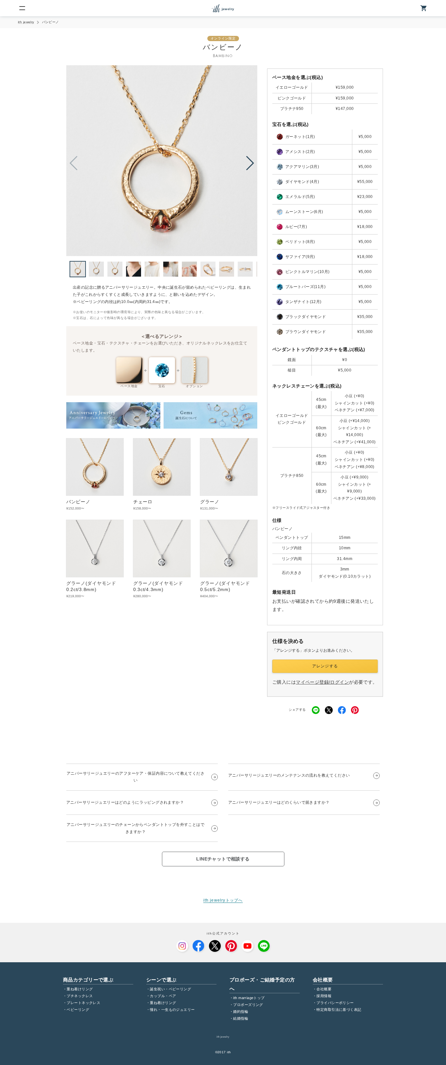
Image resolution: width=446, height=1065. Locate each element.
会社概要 (323, 989)
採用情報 (323, 996)
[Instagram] (182, 946)
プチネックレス (80, 996)
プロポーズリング (248, 1005)
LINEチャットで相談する (222, 858)
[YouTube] (247, 946)
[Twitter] (215, 946)
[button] (249, 163)
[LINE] (264, 946)
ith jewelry (26, 22)
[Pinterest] (231, 946)
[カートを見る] (424, 8)
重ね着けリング (80, 989)
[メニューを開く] (22, 8)
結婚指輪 (240, 1018)
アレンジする (325, 666)
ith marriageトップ (248, 998)
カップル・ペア (163, 996)
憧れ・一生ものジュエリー (172, 1010)
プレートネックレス (83, 1003)
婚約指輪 (240, 1011)
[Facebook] (198, 946)
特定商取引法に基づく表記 (338, 1010)
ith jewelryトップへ (223, 900)
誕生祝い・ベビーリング (170, 989)
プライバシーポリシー (335, 1003)
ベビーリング (78, 1010)
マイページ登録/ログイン (322, 682)
